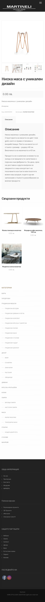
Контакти (6, 482)
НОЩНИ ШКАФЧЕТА (11, 432)
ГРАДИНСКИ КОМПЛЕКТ (12, 318)
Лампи (5, 539)
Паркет (6, 554)
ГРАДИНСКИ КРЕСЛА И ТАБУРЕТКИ (16, 323)
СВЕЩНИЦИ (8, 377)
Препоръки (7, 479)
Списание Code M (9, 517)
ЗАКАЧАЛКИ (9, 367)
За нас (5, 476)
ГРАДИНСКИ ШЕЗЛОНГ (12, 348)
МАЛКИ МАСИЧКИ (28, 112)
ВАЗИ (6, 358)
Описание (9, 120)
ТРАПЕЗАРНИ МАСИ (11, 422)
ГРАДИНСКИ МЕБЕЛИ (9, 303)
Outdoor (6, 542)
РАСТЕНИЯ (8, 372)
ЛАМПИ (4, 397)
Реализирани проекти (11, 507)
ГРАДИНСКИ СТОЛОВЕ (12, 338)
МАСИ (4, 412)
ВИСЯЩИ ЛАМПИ (10, 402)
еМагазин (6, 513)
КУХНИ (4, 392)
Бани (5, 548)
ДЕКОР (4, 353)
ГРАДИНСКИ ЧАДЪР (11, 343)
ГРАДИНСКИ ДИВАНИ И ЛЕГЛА (14, 313)
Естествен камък (9, 551)
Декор (5, 545)
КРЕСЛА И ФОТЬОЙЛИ (9, 387)
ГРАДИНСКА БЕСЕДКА (12, 308)
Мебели (6, 536)
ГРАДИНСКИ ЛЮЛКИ (11, 328)
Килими (6, 557)
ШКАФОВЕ (5, 442)
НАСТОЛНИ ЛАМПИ (11, 407)
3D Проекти (7, 510)
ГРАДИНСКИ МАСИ (11, 333)
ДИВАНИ (5, 382)
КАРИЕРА (6, 488)
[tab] (8, 119)
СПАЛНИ (5, 427)
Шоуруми (6, 485)
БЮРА (4, 293)
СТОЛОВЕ (5, 437)
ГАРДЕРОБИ (6, 298)
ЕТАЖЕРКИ (8, 362)
